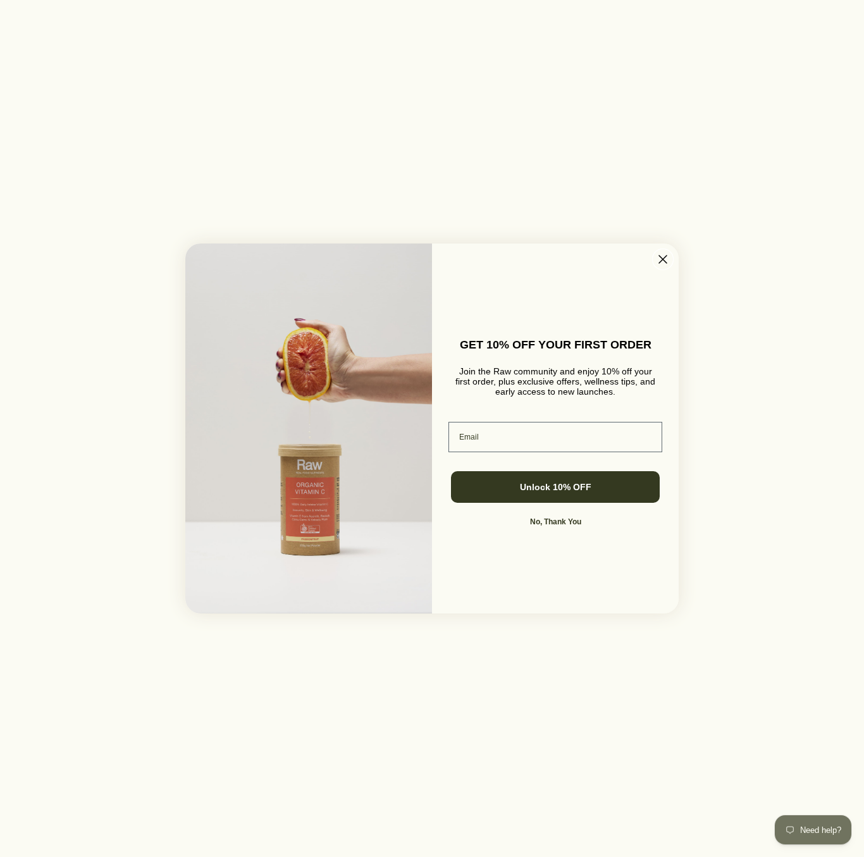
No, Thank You (555, 521)
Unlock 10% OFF (555, 487)
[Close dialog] (662, 259)
